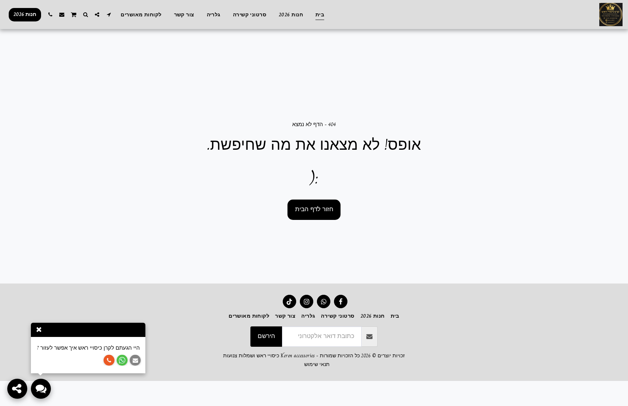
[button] (108, 14)
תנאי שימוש (317, 364)
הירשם (266, 336)
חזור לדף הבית (314, 209)
